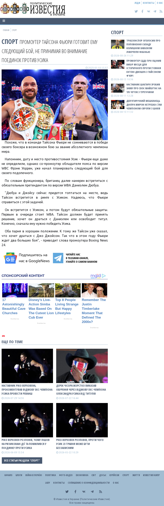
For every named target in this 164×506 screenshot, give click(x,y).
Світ (93, 475)
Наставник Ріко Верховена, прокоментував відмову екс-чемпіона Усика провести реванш (27, 389)
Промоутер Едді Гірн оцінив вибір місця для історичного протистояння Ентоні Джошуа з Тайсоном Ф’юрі (143, 68)
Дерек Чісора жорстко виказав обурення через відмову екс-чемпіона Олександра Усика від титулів (81, 389)
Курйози (114, 475)
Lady (47, 482)
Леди (137, 3)
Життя (136, 475)
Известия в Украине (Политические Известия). (83, 499)
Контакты (148, 3)
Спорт (10, 41)
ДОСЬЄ (102, 475)
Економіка (82, 475)
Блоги (19, 475)
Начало (8, 475)
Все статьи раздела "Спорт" (22, 460)
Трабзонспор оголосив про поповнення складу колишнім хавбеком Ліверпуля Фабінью (143, 46)
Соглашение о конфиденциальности (89, 482)
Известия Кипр (151, 475)
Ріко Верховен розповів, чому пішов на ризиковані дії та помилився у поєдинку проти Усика (26, 444)
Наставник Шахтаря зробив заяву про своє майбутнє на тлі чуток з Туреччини (143, 88)
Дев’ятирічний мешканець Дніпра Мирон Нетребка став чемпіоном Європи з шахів (144, 104)
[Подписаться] (27, 258)
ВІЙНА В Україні (33, 475)
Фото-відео (66, 475)
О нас (160, 3)
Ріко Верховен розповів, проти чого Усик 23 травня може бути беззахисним (80, 444)
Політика (50, 475)
